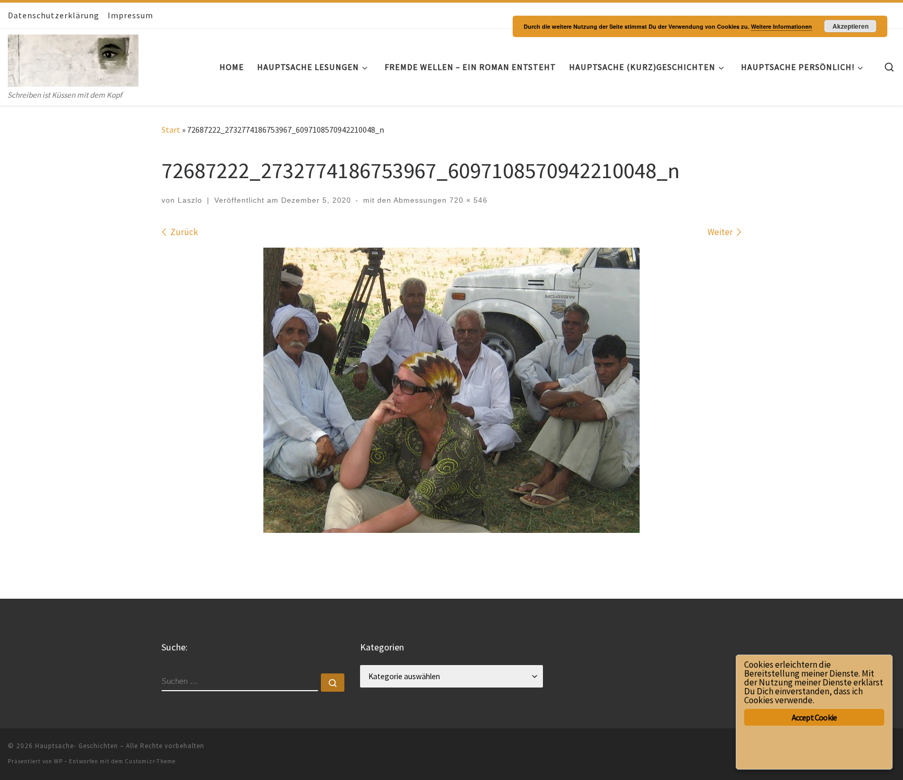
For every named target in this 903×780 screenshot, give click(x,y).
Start (170, 129)
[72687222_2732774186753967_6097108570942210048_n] (451, 390)
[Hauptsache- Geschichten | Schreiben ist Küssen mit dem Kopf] (73, 58)
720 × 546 (467, 200)
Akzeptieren (850, 26)
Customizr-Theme (150, 761)
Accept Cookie (814, 717)
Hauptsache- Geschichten (76, 745)
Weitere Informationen (781, 26)
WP (58, 761)
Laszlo (190, 200)
